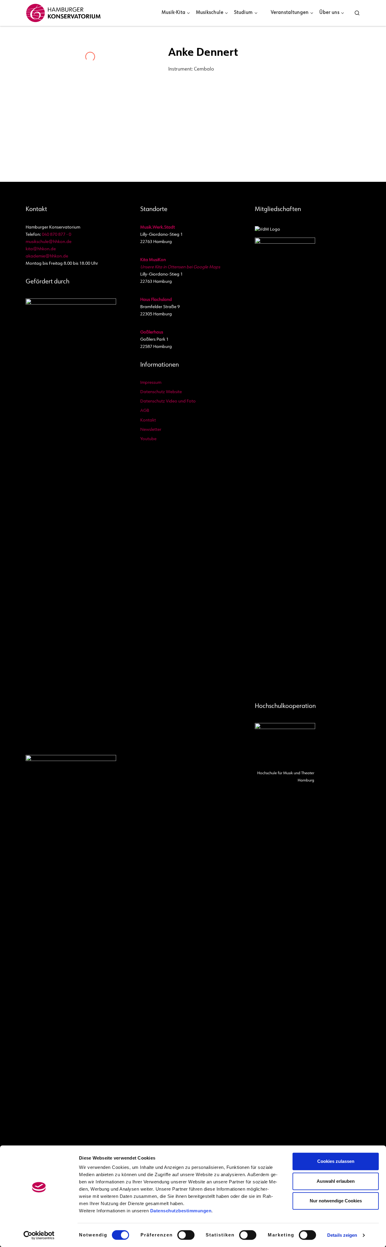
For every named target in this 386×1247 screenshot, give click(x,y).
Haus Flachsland (156, 300)
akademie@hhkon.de (47, 256)
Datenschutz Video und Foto (168, 401)
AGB (144, 411)
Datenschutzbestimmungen (181, 1210)
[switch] (186, 1235)
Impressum (150, 382)
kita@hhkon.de (41, 249)
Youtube (148, 439)
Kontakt (148, 420)
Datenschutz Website (161, 392)
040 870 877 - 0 (56, 234)
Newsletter (150, 430)
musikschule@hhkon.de (48, 242)
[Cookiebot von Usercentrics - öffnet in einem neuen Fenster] (39, 1235)
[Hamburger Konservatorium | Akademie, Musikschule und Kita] (63, 11)
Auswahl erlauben (336, 1181)
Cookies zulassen (335, 1161)
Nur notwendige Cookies (336, 1200)
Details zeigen (342, 1235)
